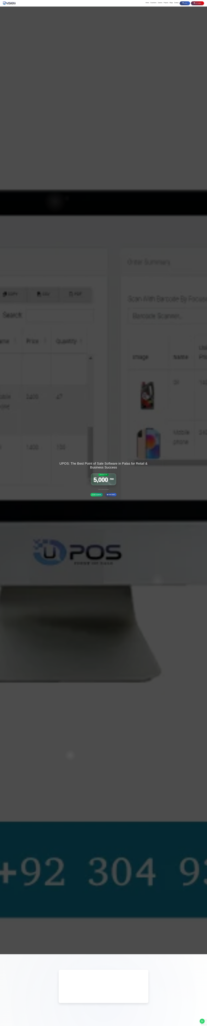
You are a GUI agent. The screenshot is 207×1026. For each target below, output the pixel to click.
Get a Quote (97, 495)
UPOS (185, 3)
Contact (176, 2)
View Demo (111, 495)
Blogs (171, 2)
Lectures (198, 3)
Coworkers (153, 2)
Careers (160, 2)
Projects (166, 2)
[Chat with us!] (202, 1020)
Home (147, 2)
